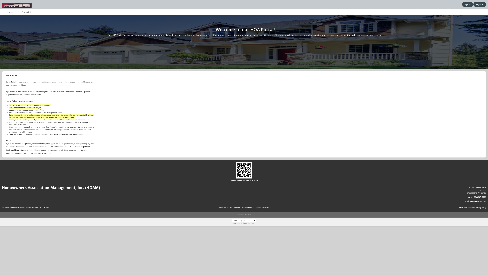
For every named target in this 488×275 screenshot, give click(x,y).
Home (10, 12)
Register (480, 4)
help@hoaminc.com (478, 201)
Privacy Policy (481, 207)
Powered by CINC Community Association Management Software (244, 207)
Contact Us (27, 12)
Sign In (467, 4)
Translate (251, 223)
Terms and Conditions (466, 207)
